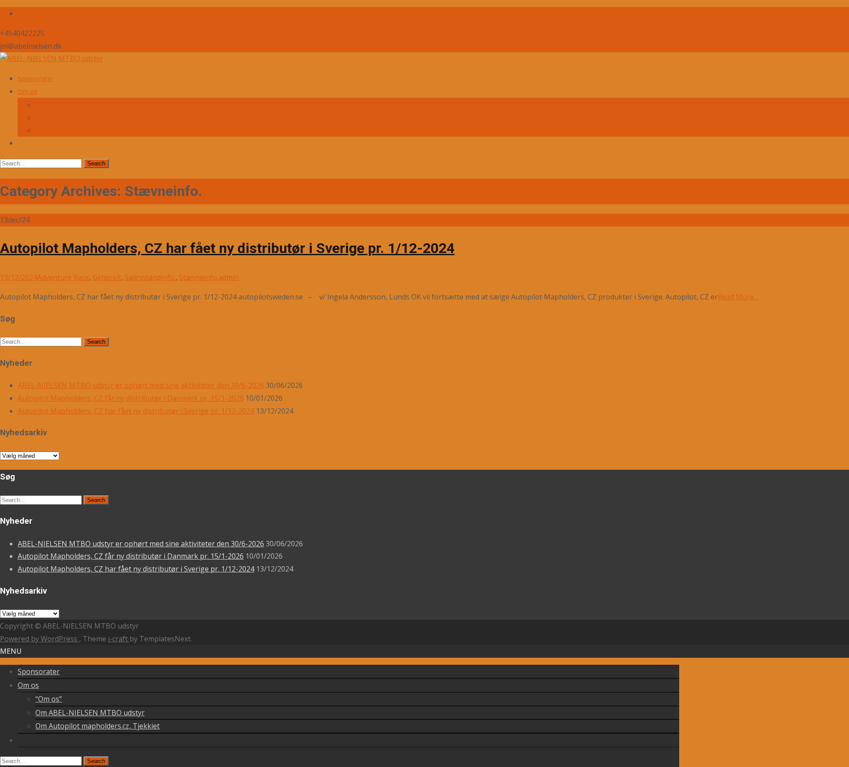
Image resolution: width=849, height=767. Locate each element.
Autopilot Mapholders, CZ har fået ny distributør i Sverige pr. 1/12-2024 (227, 248)
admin (228, 277)
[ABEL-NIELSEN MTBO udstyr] (51, 58)
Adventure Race (63, 277)
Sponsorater (35, 78)
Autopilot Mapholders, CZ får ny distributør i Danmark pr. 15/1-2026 (131, 398)
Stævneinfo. (198, 277)
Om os (27, 91)
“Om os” (47, 105)
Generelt (106, 277)
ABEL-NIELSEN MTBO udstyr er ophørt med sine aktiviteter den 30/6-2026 (141, 385)
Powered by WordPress (39, 639)
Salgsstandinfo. (150, 277)
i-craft (119, 639)
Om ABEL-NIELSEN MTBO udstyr (83, 118)
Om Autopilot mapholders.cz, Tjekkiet (89, 130)
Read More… (738, 297)
